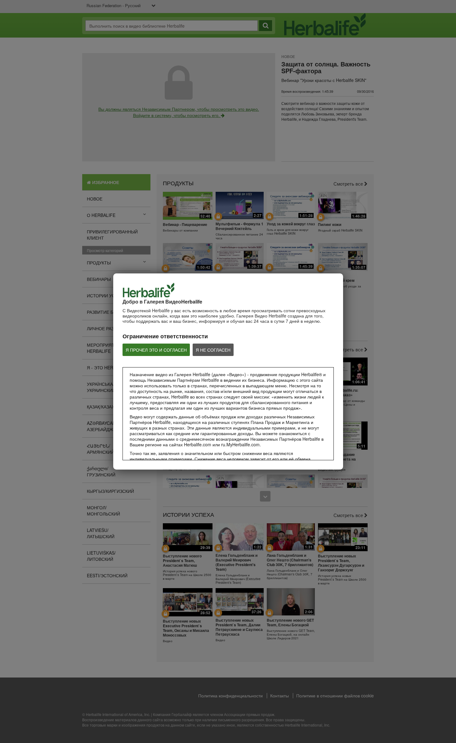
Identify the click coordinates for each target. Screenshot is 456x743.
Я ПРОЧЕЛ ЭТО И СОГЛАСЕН (156, 350)
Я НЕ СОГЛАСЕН (213, 350)
